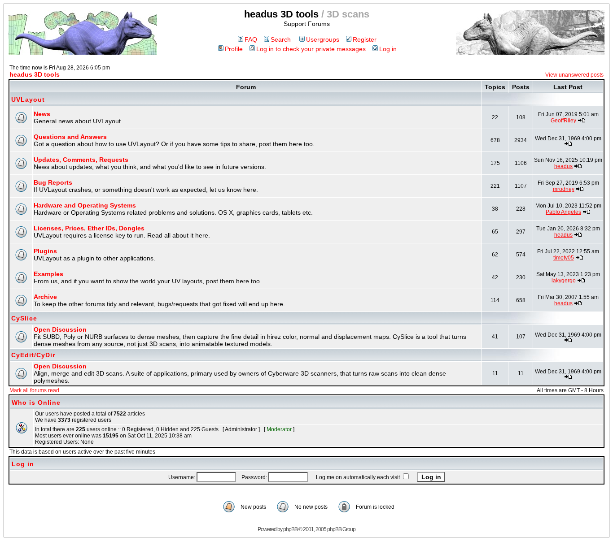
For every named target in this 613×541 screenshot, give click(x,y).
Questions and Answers (70, 136)
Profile (234, 48)
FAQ (251, 39)
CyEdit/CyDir (33, 355)
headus (563, 166)
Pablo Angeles (563, 212)
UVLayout (28, 99)
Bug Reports (53, 182)
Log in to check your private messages (311, 48)
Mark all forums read (34, 390)
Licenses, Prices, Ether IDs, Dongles (89, 228)
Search (281, 39)
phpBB (290, 529)
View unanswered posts (574, 75)
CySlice (24, 318)
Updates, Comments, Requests (81, 159)
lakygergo (564, 280)
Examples (48, 273)
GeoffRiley (563, 120)
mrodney (563, 189)
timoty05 (563, 258)
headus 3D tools (34, 74)
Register (365, 39)
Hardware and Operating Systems (85, 205)
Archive (45, 296)
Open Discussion (60, 329)
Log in (388, 48)
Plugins (45, 251)
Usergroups (322, 39)
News (42, 113)
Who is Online (36, 402)
